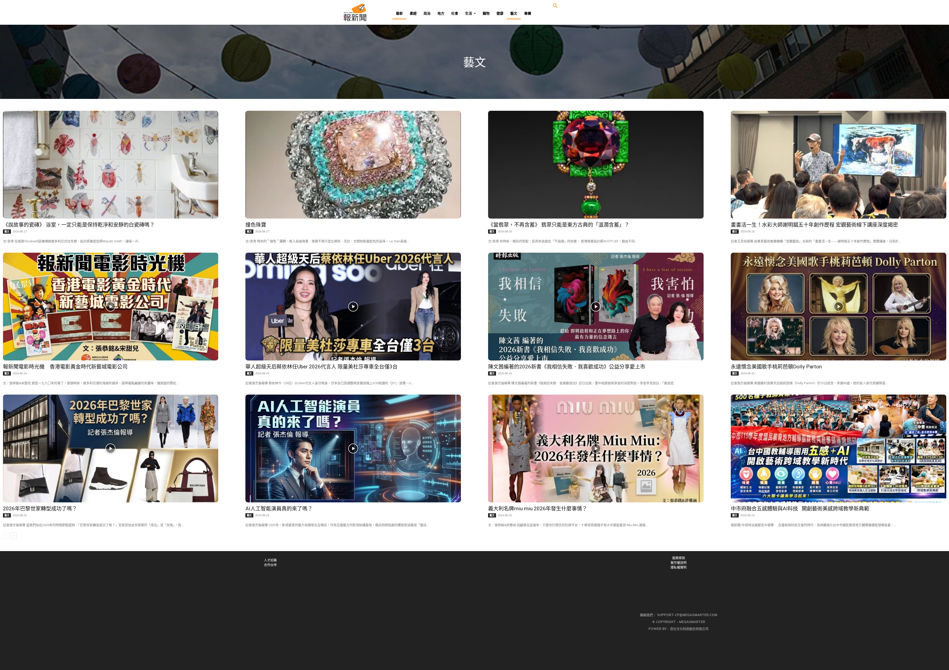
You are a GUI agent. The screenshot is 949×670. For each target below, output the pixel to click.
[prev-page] (5, 536)
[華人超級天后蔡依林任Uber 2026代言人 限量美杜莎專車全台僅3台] (353, 306)
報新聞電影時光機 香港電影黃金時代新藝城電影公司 (65, 367)
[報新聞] (371, 12)
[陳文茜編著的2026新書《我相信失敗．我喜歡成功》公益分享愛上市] (596, 306)
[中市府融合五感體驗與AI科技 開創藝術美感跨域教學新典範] (838, 448)
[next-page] (13, 536)
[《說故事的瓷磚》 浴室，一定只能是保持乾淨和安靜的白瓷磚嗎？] (110, 165)
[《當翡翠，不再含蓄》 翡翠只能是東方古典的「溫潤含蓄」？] (596, 165)
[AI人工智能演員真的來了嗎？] (353, 448)
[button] (555, 6)
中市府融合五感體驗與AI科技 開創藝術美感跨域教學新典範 (800, 509)
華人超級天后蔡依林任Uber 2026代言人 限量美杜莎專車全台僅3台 (321, 367)
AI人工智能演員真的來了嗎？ (279, 509)
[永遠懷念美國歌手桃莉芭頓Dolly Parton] (838, 306)
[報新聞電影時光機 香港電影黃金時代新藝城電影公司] (110, 306)
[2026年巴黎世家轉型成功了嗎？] (110, 448)
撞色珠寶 (255, 225)
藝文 (6, 231)
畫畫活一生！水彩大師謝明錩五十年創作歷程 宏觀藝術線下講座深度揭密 (814, 225)
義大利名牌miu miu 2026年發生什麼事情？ (537, 509)
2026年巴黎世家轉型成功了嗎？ (40, 509)
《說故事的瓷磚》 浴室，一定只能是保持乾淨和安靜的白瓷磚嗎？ (79, 225)
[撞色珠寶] (353, 165)
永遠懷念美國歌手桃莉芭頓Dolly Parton (776, 367)
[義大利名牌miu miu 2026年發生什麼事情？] (596, 448)
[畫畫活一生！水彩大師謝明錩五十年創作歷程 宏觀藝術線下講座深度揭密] (838, 165)
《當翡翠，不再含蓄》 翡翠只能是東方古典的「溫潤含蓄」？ (558, 225)
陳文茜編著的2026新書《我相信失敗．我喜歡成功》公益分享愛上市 (566, 367)
